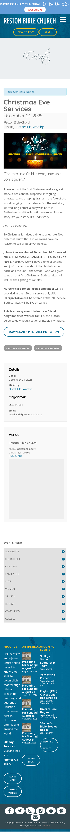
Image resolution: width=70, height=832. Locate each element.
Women (10, 588)
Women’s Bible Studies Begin (48, 726)
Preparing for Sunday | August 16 (30, 712)
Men (8, 581)
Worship (38, 127)
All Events (12, 551)
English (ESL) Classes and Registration (48, 694)
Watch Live (35, 9)
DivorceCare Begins (48, 710)
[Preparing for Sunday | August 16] (26, 703)
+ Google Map (15, 455)
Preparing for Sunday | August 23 (30, 689)
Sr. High (10, 596)
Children (11, 566)
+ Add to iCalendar (48, 348)
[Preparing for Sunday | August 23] (26, 679)
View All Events (48, 745)
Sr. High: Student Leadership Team (47, 661)
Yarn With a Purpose (48, 676)
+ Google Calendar (18, 348)
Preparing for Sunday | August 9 (30, 736)
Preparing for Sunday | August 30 (30, 665)
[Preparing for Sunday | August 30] (26, 655)
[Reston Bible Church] (30, 20)
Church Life (24, 127)
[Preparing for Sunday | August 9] (26, 727)
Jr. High (9, 603)
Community (12, 611)
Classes (10, 618)
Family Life (12, 573)
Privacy (46, 825)
